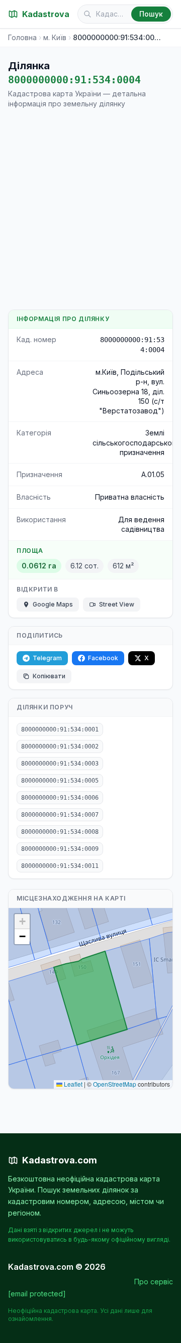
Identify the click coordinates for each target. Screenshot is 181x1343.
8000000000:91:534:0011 (60, 865)
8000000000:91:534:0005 (60, 780)
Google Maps (53, 604)
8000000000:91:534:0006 (60, 797)
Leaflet (72, 1084)
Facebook (103, 658)
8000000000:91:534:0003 (60, 763)
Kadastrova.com (59, 1160)
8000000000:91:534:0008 (60, 831)
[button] (22, 921)
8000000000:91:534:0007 (60, 814)
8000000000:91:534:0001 (60, 729)
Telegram (47, 658)
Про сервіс (153, 1281)
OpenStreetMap (114, 1084)
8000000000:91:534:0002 (60, 746)
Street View (116, 604)
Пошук (151, 14)
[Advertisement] (90, 209)
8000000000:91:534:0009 (60, 848)
